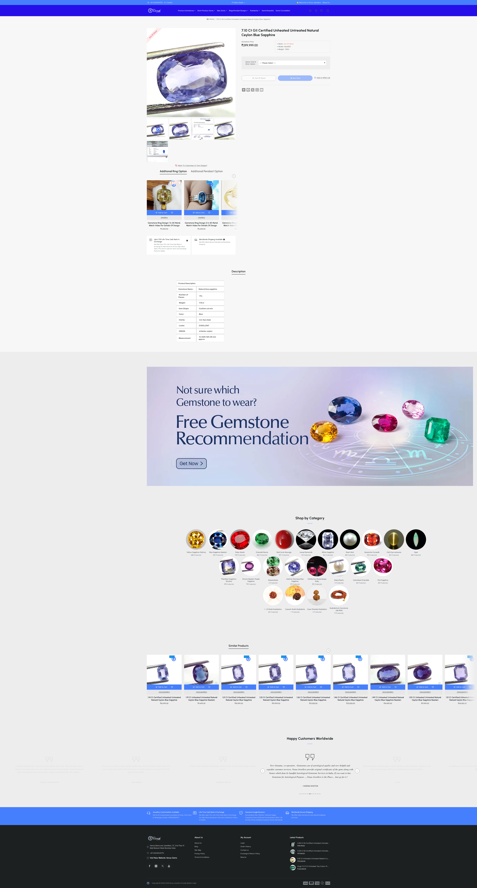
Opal (416, 552)
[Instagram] (156, 866)
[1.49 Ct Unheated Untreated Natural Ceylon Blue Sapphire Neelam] (387, 672)
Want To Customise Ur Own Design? (192, 166)
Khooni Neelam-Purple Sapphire (251, 580)
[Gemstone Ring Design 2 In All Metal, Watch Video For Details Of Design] (201, 197)
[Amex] (317, 883)
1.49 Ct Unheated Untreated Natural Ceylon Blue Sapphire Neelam (388, 698)
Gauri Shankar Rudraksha (317, 609)
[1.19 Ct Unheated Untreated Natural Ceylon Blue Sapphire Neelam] (201, 672)
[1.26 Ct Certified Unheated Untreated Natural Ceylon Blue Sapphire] (313, 672)
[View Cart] (327, 10)
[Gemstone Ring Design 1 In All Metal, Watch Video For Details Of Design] (164, 197)
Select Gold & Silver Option (250, 63)
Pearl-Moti (350, 552)
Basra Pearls (339, 580)
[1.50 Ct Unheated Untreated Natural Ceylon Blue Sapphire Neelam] (425, 672)
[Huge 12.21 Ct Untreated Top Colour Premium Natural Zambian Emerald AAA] (293, 867)
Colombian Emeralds (361, 580)
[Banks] (322, 883)
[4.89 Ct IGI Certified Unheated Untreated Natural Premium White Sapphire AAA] (293, 844)
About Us (199, 837)
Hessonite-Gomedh (371, 552)
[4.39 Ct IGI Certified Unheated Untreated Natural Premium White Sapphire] (293, 852)
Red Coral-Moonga (284, 552)
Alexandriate (273, 580)
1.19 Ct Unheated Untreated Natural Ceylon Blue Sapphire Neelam (201, 698)
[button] (161, 212)
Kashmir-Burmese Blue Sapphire (295, 580)
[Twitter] (162, 866)
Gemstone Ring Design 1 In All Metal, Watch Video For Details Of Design (164, 224)
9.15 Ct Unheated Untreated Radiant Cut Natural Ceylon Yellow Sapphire (313, 859)
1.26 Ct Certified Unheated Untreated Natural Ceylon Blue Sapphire (313, 698)
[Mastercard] (311, 883)
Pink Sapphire (383, 580)
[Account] (316, 10)
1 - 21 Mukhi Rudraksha (272, 609)
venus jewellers (164, 692)
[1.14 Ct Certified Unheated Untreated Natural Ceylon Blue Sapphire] (164, 672)
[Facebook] (149, 866)
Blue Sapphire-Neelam (218, 552)
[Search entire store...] (310, 10)
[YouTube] (169, 866)
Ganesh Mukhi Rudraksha (295, 609)
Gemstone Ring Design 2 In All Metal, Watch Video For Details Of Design (201, 224)
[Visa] (305, 883)
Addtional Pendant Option (207, 171)
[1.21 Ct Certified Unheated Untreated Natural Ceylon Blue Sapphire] (238, 672)
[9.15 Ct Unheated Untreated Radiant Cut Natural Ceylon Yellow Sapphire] (293, 860)
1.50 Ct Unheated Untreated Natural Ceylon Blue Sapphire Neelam (425, 698)
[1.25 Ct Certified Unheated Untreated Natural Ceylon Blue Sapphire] (276, 672)
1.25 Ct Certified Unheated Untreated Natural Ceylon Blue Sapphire (276, 698)
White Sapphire (328, 552)
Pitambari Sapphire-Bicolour (229, 580)
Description (238, 271)
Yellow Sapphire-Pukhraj (196, 552)
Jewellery (164, 217)
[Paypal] (327, 883)
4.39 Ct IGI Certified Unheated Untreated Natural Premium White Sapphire (313, 851)
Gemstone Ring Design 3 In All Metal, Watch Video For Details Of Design (238, 224)
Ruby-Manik (240, 552)
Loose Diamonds (306, 552)
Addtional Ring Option (173, 171)
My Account (245, 837)
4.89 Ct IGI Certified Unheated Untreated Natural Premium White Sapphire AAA (313, 843)
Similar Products (239, 645)
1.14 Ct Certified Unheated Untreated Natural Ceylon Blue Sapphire (164, 698)
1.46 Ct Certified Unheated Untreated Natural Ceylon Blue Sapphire (350, 698)
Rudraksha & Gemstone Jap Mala (339, 609)
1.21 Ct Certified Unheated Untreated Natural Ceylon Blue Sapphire (238, 698)
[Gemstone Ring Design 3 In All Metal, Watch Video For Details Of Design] (238, 197)
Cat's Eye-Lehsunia (394, 552)
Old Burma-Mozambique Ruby (317, 580)
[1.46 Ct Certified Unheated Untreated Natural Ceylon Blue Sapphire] (350, 672)
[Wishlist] (321, 10)
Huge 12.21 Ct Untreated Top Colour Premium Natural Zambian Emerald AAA (313, 866)
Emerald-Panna (262, 552)
